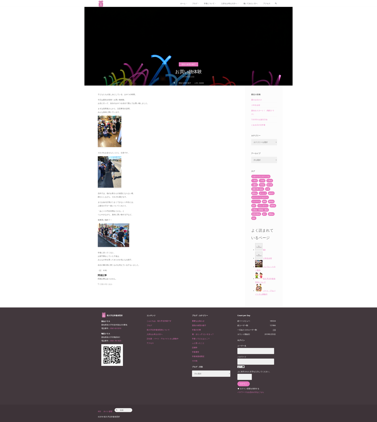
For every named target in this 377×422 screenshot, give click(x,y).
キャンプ (263, 193)
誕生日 (271, 193)
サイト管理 (107, 411)
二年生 (262, 181)
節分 (253, 206)
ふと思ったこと (198, 343)
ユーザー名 (241, 346)
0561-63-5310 (115, 328)
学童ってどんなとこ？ (201, 338)
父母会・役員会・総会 (260, 210)
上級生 (254, 185)
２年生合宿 (255, 105)
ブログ (149, 325)
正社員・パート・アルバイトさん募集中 (162, 338)
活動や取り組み (106, 284)
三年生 (269, 181)
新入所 (269, 185)
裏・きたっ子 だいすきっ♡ (203, 334)
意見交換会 (256, 214)
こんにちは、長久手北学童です (159, 321)
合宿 (267, 189)
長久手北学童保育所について (158, 330)
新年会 (271, 201)
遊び (264, 214)
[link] (276, 3)
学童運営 (195, 352)
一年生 (254, 181)
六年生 (262, 185)
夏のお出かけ (256, 100)
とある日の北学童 (258, 125)
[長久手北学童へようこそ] (101, 3)
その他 (194, 361)
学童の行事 (196, 330)
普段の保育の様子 (188, 64)
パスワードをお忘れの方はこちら (250, 392)
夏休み (254, 193)
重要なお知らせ (198, 321)
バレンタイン (263, 206)
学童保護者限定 (198, 356)
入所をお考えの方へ (155, 334)
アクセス (150, 343)
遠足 (253, 218)
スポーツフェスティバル (260, 176)
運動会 (271, 214)
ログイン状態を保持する (249, 388)
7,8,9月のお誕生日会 (259, 119)
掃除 (264, 201)
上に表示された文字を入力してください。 (254, 371)
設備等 (194, 347)
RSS (99, 411)
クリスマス (256, 201)
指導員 (272, 206)
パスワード (241, 357)
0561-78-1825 (115, 341)
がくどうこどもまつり (260, 197)
